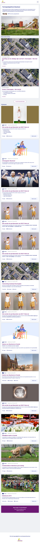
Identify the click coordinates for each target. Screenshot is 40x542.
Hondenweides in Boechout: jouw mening (13, 465)
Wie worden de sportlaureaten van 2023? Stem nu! (15, 223)
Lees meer (4, 66)
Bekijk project (35, 289)
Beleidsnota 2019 (7, 495)
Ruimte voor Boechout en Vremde (11, 344)
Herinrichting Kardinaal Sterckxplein (11, 284)
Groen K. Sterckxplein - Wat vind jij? (11, 89)
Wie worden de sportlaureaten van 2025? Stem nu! (15, 127)
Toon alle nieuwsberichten (20, 101)
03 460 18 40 (22, 510)
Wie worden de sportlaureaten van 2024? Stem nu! (15, 191)
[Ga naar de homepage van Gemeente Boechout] (3, 2)
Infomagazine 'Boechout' (8, 161)
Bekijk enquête (35, 136)
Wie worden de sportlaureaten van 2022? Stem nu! (15, 253)
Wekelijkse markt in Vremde (9, 435)
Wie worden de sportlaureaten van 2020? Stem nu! (15, 405)
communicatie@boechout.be (21, 509)
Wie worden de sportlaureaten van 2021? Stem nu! (15, 314)
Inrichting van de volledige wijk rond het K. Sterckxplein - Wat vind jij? (19, 59)
